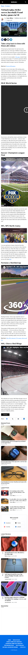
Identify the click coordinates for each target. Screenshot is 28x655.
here (10, 259)
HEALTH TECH (4, 558)
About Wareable (20, 645)
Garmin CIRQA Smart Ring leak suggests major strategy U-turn (17, 507)
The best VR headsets (10, 66)
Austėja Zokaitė (8, 579)
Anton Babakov (8, 602)
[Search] (25, 2)
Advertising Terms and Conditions (14, 643)
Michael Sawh (8, 556)
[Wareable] (14, 2)
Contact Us (22, 647)
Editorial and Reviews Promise (10, 647)
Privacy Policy (16, 640)
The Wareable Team (9, 645)
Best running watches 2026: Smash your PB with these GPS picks (17, 492)
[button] (2, 39)
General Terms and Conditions (14, 641)
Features (7, 6)
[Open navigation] (2, 2)
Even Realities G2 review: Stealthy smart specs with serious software (18, 499)
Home (2, 6)
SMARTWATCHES (5, 537)
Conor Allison (9, 18)
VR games (17, 57)
